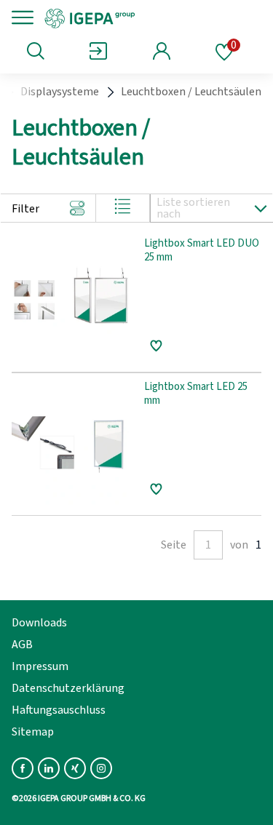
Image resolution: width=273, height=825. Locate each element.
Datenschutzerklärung (68, 688)
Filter (25, 209)
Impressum (40, 666)
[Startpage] (140, 17)
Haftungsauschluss (59, 710)
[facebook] (22, 768)
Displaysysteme (59, 92)
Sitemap (33, 732)
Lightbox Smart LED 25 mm (196, 394)
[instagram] (101, 768)
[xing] (75, 768)
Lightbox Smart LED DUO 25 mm (201, 251)
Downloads (39, 623)
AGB (22, 645)
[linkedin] (49, 768)
